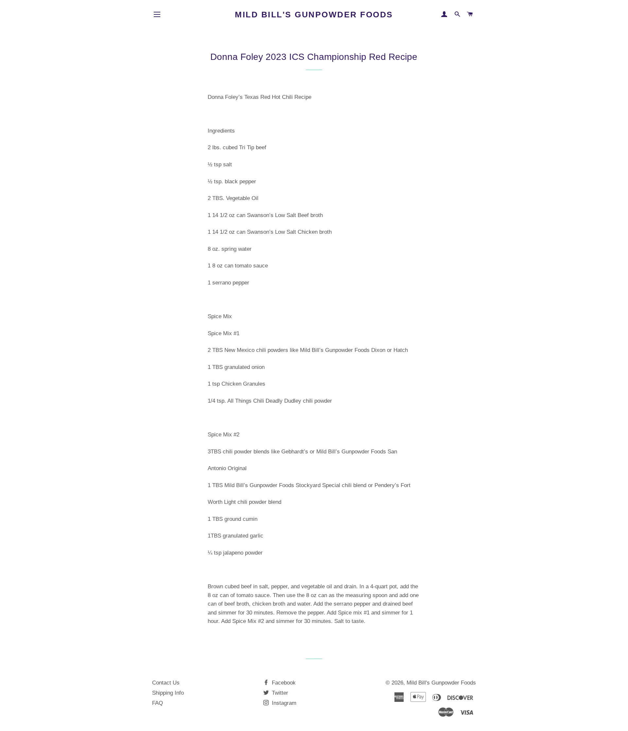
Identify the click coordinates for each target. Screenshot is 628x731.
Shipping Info (168, 693)
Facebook (283, 683)
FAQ (157, 703)
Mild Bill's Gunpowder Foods (314, 14)
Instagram (283, 703)
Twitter (279, 693)
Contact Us (166, 683)
